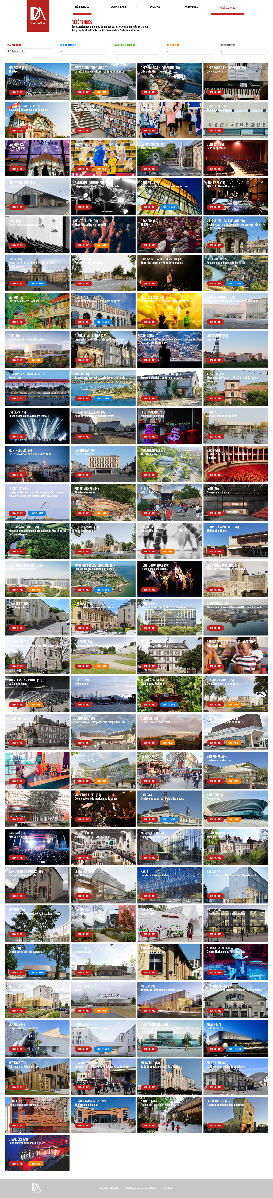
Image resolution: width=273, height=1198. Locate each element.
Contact (168, 1188)
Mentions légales (109, 1188)
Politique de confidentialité (141, 1188)
